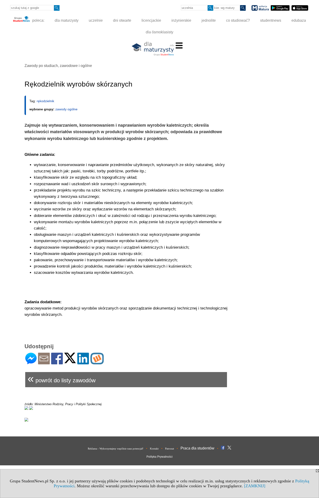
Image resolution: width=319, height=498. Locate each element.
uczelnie (96, 20)
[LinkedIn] (83, 362)
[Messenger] (31, 362)
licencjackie (151, 20)
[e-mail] (44, 362)
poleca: (37, 20)
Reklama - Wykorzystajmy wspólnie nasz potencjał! (115, 448)
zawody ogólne (66, 109)
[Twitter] (70, 361)
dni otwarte (122, 20)
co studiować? (238, 20)
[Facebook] (57, 362)
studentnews (270, 20)
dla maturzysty (66, 20)
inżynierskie (181, 20)
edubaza (298, 20)
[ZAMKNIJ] (254, 486)
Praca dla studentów (197, 448)
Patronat (169, 448)
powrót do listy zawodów (62, 378)
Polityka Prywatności (159, 456)
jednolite (209, 20)
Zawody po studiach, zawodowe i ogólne (58, 66)
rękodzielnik (45, 101)
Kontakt (154, 448)
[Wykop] (97, 362)
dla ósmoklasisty (159, 32)
